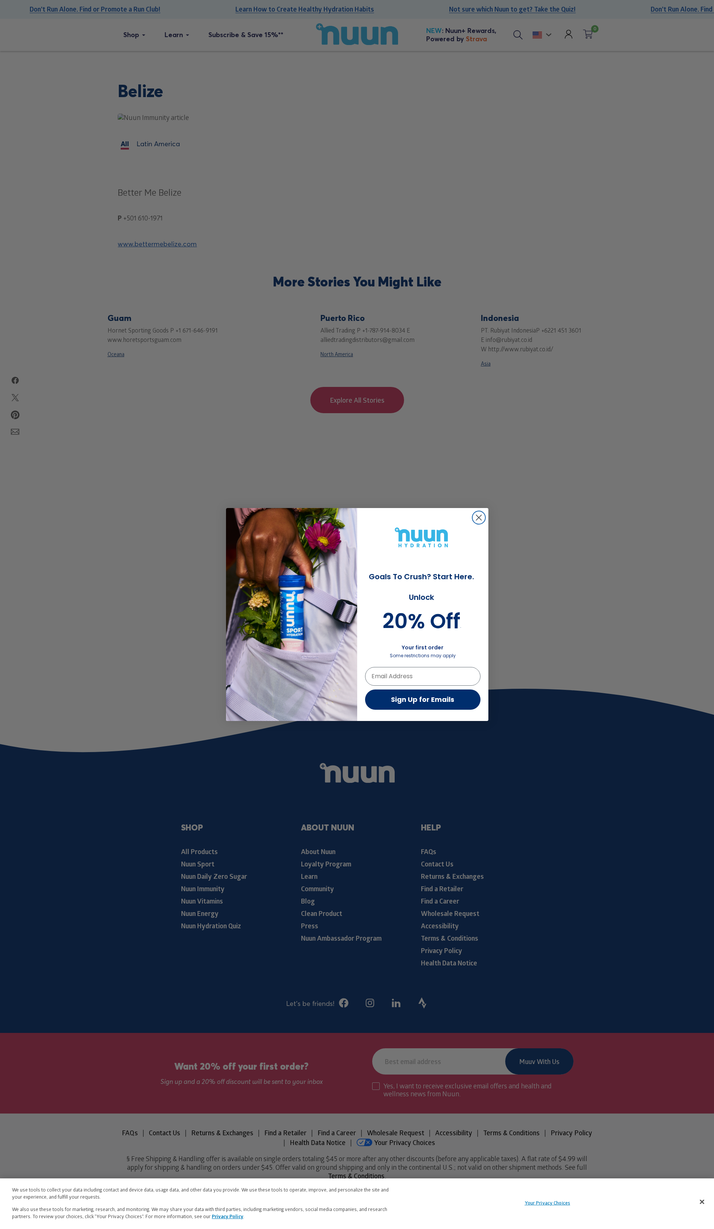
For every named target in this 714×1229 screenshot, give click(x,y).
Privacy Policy (227, 1216)
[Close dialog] (478, 517)
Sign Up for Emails (422, 699)
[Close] (702, 1202)
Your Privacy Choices (547, 1202)
